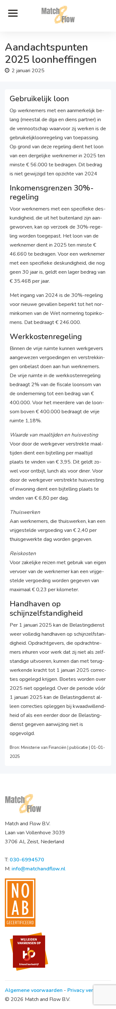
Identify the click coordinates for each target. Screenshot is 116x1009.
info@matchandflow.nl (38, 868)
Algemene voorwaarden (34, 990)
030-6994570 (27, 859)
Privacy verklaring (88, 990)
